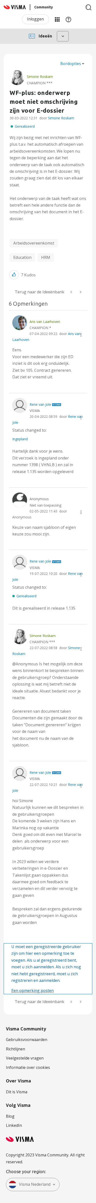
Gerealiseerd (25, 126)
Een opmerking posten (32, 990)
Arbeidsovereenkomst (33, 243)
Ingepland (20, 439)
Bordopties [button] (70, 63)
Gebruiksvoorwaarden (26, 1039)
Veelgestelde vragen (25, 1058)
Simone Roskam (61, 118)
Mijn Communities (57, 19)
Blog (10, 1116)
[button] (14, 274)
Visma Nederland (34, 1184)
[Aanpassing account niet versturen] (71, 292)
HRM (45, 257)
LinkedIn (14, 1125)
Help (68, 19)
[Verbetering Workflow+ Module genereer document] (80, 292)
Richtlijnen (15, 1049)
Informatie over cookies (28, 1067)
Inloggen (35, 19)
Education (22, 257)
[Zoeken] (88, 7)
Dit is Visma (16, 1092)
